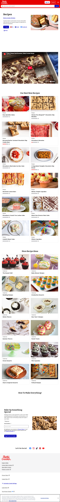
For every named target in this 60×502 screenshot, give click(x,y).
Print (6, 30)
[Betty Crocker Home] (4, 2)
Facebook (24, 27)
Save (7, 27)
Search (56, 6)
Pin (12, 27)
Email (17, 27)
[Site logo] (7, 458)
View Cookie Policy (13, 500)
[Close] (58, 498)
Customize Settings (45, 498)
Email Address (7, 423)
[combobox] (28, 6)
